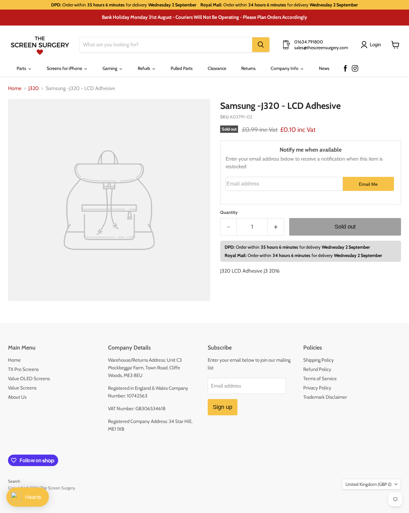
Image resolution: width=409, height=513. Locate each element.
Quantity (229, 212)
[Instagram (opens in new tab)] (355, 68)
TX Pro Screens (23, 369)
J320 (33, 88)
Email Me (368, 184)
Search (14, 481)
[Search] (260, 44)
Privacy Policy (317, 388)
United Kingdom (368, 484)
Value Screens (22, 388)
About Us (17, 397)
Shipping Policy (318, 360)
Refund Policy (317, 369)
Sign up (222, 407)
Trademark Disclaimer (325, 397)
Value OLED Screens (29, 378)
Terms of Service (320, 378)
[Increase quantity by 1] (276, 227)
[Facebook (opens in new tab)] (345, 68)
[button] (372, 45)
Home (14, 88)
